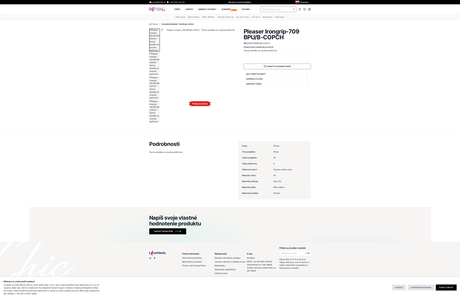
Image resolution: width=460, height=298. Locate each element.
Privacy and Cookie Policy (194, 265)
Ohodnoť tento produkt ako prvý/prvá (258, 47)
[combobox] (278, 9)
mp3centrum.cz (254, 264)
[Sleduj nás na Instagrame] (150, 258)
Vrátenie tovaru (254, 84)
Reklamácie (220, 265)
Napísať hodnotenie (163, 231)
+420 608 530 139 (177, 2)
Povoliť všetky (446, 287)
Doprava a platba (254, 79)
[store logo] (157, 9)
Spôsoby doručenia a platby (227, 258)
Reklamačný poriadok (192, 262)
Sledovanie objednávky (225, 269)
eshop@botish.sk (159, 2)
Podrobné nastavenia (421, 287)
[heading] (230, 144)
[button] (303, 2)
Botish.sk (153, 24)
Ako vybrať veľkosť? (256, 74)
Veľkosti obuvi (221, 273)
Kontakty (251, 258)
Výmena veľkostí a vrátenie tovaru (230, 262)
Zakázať (399, 287)
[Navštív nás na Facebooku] (154, 258)
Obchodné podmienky (192, 258)
